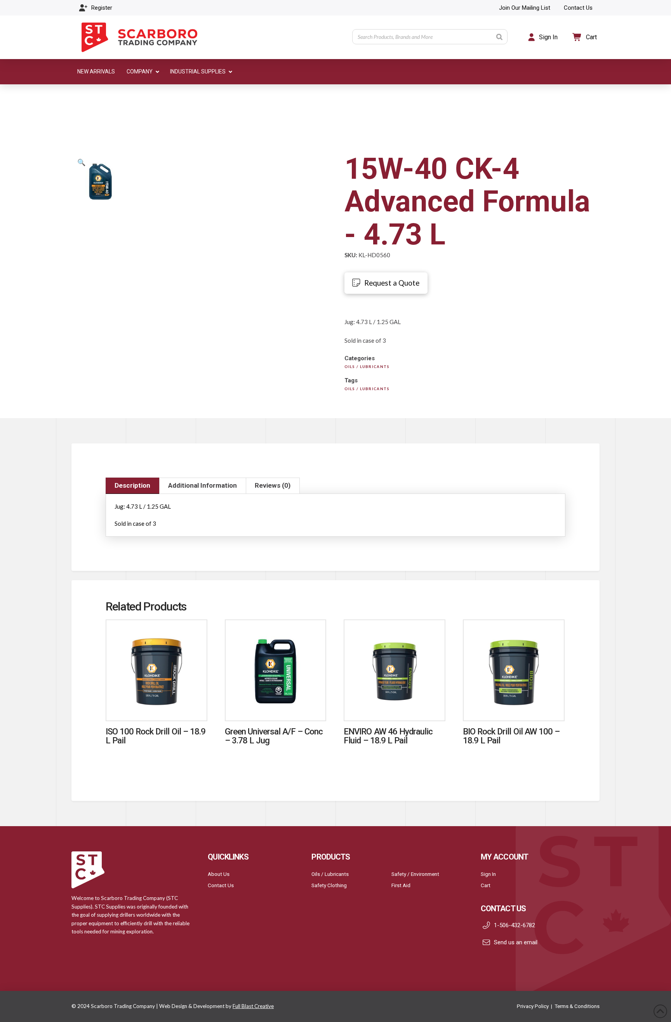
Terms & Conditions (577, 1006)
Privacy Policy (533, 1006)
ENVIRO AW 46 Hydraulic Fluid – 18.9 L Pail (388, 735)
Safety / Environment (415, 874)
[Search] (499, 37)
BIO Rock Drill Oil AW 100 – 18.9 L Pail (511, 735)
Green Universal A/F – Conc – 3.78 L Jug (274, 735)
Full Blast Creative (253, 1006)
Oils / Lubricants (330, 874)
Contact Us (221, 885)
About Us (218, 874)
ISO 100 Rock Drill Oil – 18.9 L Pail (155, 735)
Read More (156, 706)
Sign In (488, 874)
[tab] (133, 486)
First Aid (400, 885)
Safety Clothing (329, 885)
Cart (485, 885)
